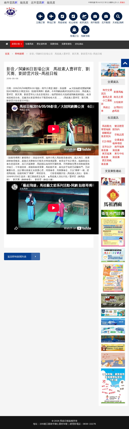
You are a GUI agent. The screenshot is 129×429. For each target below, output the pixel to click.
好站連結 (79, 43)
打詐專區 (107, 141)
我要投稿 (54, 43)
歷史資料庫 (42, 43)
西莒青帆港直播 (106, 162)
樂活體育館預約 (118, 127)
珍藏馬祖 (29, 43)
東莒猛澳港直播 (106, 155)
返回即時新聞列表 (17, 256)
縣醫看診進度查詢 (106, 134)
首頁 (7, 53)
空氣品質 (119, 134)
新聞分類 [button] (16, 43)
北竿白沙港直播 (106, 148)
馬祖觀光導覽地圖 (106, 127)
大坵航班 (118, 102)
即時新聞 (19, 53)
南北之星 (118, 97)
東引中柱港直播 (118, 155)
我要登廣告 (67, 43)
